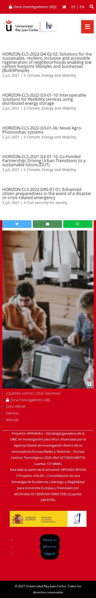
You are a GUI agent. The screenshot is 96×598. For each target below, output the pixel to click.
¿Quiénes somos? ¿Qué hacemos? (33, 393)
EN (82, 6)
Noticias (12, 419)
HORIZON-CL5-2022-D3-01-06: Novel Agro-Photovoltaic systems (42, 130)
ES (73, 6)
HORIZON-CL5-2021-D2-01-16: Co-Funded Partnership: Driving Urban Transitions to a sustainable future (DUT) (44, 160)
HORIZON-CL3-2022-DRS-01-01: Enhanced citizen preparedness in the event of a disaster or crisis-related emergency (46, 193)
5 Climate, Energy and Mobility (50, 75)
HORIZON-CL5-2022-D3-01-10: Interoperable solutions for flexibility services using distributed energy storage (44, 99)
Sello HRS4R (15, 406)
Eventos (12, 413)
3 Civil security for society (45, 202)
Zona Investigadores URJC (30, 399)
